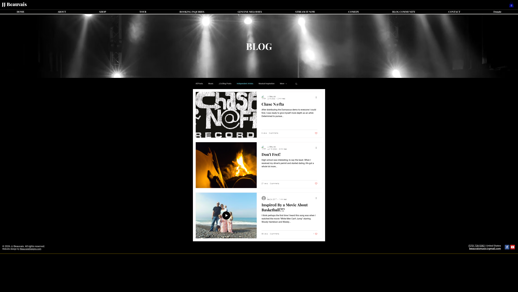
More (282, 83)
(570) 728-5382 (476, 245)
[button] (511, 4)
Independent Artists (245, 83)
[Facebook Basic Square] (507, 247)
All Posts (199, 83)
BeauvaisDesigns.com (30, 249)
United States (493, 245)
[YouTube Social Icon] (512, 247)
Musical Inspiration (267, 83)
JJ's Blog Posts (225, 83)
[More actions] (317, 97)
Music (210, 83)
